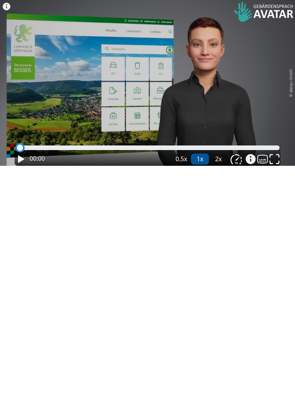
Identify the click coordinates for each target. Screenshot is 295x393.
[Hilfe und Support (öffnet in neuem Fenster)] (251, 159)
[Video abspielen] (149, 87)
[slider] (20, 147)
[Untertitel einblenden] (262, 159)
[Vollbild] (274, 159)
